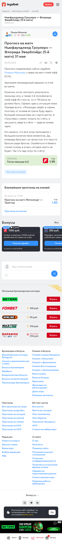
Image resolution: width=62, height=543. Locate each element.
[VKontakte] (37, 502)
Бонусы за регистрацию (15, 378)
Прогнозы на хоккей (15, 211)
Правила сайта (40, 448)
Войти (48, 4)
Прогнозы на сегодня (13, 414)
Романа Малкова (14, 72)
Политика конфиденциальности (44, 459)
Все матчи (37, 406)
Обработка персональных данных (44, 472)
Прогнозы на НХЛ (11, 429)
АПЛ (34, 425)
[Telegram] (31, 502)
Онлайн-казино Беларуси (46, 354)
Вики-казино (39, 373)
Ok (52, 512)
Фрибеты (7, 371)
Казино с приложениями (45, 370)
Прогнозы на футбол (13, 410)
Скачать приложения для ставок (15, 362)
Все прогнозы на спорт (14, 406)
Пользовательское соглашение (42, 453)
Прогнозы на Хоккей (15, 172)
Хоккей (35, 11)
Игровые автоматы (42, 395)
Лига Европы (39, 418)
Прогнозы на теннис (13, 421)
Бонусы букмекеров (13, 367)
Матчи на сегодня (42, 410)
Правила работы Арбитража (41, 482)
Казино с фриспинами (44, 362)
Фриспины (38, 381)
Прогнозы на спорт (20, 11)
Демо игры (38, 391)
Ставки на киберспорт (44, 429)
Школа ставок (10, 444)
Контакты (37, 444)
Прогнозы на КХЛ (11, 425)
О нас (35, 440)
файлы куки (28, 514)
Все (57, 222)
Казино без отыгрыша (44, 366)
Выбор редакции (11, 452)
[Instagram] (24, 502)
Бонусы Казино (40, 377)
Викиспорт (8, 448)
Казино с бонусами (42, 358)
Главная (5, 11)
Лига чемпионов (41, 414)
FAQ (4, 455)
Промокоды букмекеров (15, 382)
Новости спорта (11, 440)
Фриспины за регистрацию (39, 386)
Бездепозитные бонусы (14, 375)
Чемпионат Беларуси (43, 421)
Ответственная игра (43, 477)
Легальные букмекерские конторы (21, 291)
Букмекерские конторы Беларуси (15, 356)
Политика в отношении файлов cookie (44, 466)
